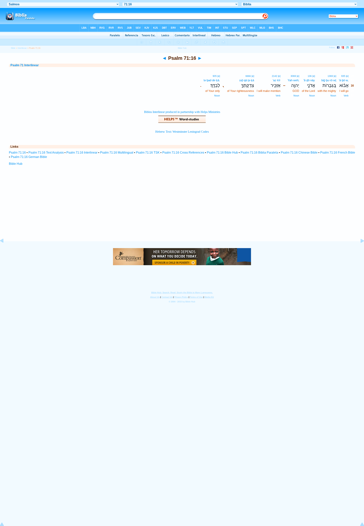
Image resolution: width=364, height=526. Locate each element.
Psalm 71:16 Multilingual (116, 152)
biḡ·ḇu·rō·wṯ (328, 80)
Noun (333, 95)
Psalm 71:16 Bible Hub (222, 152)
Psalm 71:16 (17, 152)
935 (343, 76)
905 (215, 76)
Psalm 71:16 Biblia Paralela (259, 152)
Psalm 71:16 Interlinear (81, 152)
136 (310, 76)
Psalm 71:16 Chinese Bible (299, 152)
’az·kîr (276, 80)
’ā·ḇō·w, (343, 80)
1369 (330, 76)
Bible (13, 48)
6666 (248, 76)
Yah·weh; (293, 80)
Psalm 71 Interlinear (24, 65)
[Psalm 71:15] (4, 249)
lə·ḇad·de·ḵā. (212, 80)
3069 (293, 76)
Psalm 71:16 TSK (148, 152)
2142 (274, 76)
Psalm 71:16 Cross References (183, 152)
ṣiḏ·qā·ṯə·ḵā (246, 80)
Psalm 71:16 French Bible (337, 152)
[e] (347, 76)
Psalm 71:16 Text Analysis (46, 152)
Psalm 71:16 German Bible (29, 157)
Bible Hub (15, 163)
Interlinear (22, 48)
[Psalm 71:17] (359, 249)
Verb (346, 95)
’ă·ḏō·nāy (309, 80)
